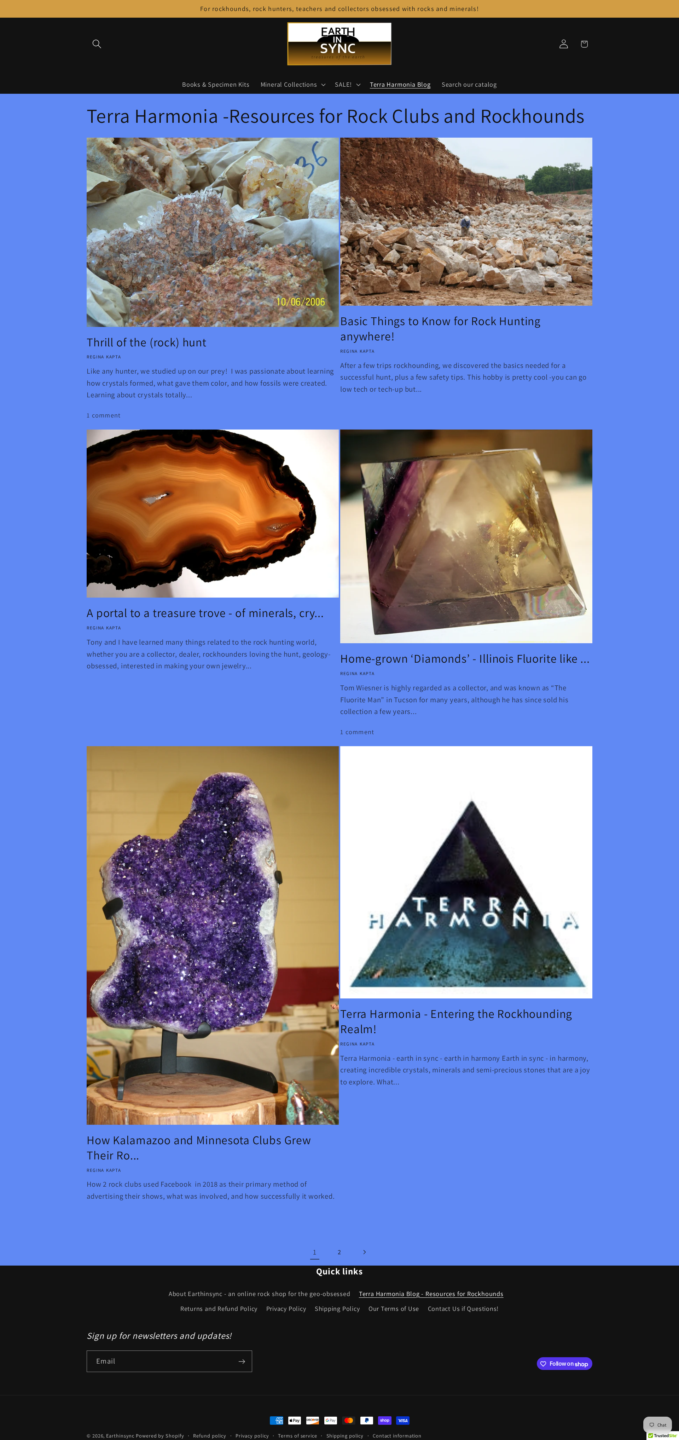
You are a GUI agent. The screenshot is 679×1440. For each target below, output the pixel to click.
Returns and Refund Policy (219, 1308)
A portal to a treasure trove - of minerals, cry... (205, 613)
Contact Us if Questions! (463, 1308)
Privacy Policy (286, 1308)
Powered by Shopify (160, 1435)
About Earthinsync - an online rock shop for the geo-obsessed (259, 1293)
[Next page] (364, 1252)
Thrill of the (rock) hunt (147, 342)
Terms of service (297, 1435)
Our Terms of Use (393, 1308)
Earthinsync (120, 1435)
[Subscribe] (242, 1361)
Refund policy (209, 1435)
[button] (97, 44)
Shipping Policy (337, 1308)
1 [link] (315, 1252)
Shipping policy (345, 1435)
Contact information (397, 1435)
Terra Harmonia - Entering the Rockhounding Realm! (456, 1021)
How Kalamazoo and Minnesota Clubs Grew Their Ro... (199, 1148)
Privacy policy (252, 1435)
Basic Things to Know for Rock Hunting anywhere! (440, 328)
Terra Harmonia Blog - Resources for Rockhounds (431, 1293)
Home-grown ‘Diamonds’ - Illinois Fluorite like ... (465, 658)
